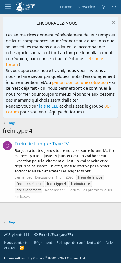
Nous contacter (17, 242)
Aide (109, 242)
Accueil (9, 247)
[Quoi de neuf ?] (103, 7)
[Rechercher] (114, 7)
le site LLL (48, 106)
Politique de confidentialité (78, 242)
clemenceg (24, 177)
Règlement (43, 242)
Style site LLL (19, 234)
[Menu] (7, 7)
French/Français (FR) (55, 234)
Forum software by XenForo (45, 258)
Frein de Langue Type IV (42, 143)
